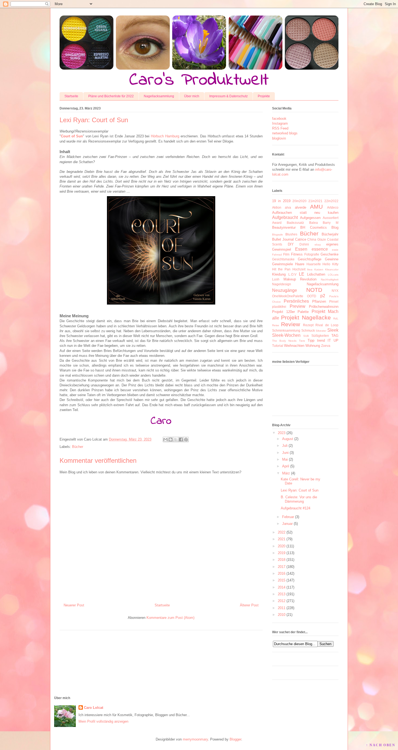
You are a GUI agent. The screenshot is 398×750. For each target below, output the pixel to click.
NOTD (314, 290)
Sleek (332, 330)
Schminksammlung (286, 330)
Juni (285, 453)
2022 (281, 532)
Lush (275, 279)
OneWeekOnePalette (287, 296)
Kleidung (279, 274)
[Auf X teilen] (175, 439)
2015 (281, 580)
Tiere (302, 340)
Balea (313, 222)
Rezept (308, 325)
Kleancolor (331, 269)
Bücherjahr (330, 234)
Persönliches (296, 301)
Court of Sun (72, 136)
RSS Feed (280, 128)
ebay (318, 244)
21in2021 (315, 201)
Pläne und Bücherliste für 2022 (111, 96)
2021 (281, 539)
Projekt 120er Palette (290, 312)
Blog (334, 227)
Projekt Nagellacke (306, 317)
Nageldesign (281, 284)
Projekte (264, 96)
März (286, 473)
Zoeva (325, 345)
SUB (306, 335)
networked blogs (285, 133)
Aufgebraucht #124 (295, 508)
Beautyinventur (284, 227)
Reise (275, 325)
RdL (335, 318)
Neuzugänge (284, 290)
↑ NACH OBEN (380, 745)
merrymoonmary (195, 739)
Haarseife (313, 264)
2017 (281, 567)
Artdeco (332, 207)
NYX (335, 290)
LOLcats (333, 274)
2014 (281, 587)
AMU (316, 206)
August (287, 439)
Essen (301, 249)
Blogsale (277, 234)
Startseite (71, 96)
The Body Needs (284, 340)
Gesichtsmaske (283, 259)
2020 (281, 546)
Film (286, 254)
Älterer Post (249, 605)
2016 (281, 573)
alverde (300, 207)
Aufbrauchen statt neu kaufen (305, 213)
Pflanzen (319, 301)
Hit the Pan (281, 269)
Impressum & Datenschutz (228, 96)
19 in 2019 (281, 201)
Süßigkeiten (320, 335)
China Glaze (316, 239)
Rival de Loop (326, 325)
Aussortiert (330, 217)
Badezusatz (295, 222)
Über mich (191, 96)
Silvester (321, 330)
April (285, 466)
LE (301, 274)
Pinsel (333, 301)
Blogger (235, 739)
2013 (281, 594)
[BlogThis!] (170, 439)
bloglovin (279, 138)
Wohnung (312, 346)
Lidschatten (316, 274)
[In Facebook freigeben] (181, 439)
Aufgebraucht (285, 217)
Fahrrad (277, 254)
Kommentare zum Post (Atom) (170, 618)
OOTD (311, 296)
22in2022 (331, 201)
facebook (279, 119)
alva (288, 207)
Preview (297, 306)
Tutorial (277, 345)
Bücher (77, 447)
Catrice (300, 239)
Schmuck (308, 330)
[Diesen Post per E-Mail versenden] (165, 439)
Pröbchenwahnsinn (323, 307)
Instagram (280, 123)
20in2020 (299, 201)
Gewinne (331, 259)
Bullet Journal (283, 239)
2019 (281, 553)
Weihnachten (294, 346)
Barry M (330, 222)
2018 (281, 560)
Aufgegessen (310, 218)
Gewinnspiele (282, 264)
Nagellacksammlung (159, 96)
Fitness (297, 254)
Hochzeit (298, 269)
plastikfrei (279, 306)
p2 (322, 295)
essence (320, 249)
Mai (285, 459)
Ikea (309, 269)
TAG (334, 336)
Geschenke (329, 254)
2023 (281, 433)
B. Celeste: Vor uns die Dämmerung (299, 499)
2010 (281, 615)
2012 (281, 601)
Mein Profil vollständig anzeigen (103, 721)
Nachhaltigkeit (329, 279)
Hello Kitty (330, 264)
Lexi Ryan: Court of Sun (299, 490)
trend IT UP (327, 340)
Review (290, 324)
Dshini (304, 244)
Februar (288, 517)
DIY (291, 244)
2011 (281, 608)
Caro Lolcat (93, 708)
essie (335, 249)
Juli (285, 446)
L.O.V (292, 274)
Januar (287, 524)
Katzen (318, 269)
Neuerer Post (74, 605)
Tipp (311, 340)
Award (277, 222)
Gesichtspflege (309, 259)
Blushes (291, 234)
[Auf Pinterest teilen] (186, 439)
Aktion (276, 207)
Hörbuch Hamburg (165, 136)
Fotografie (311, 254)
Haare (299, 264)
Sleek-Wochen (286, 335)
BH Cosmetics (313, 227)
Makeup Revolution (300, 279)
